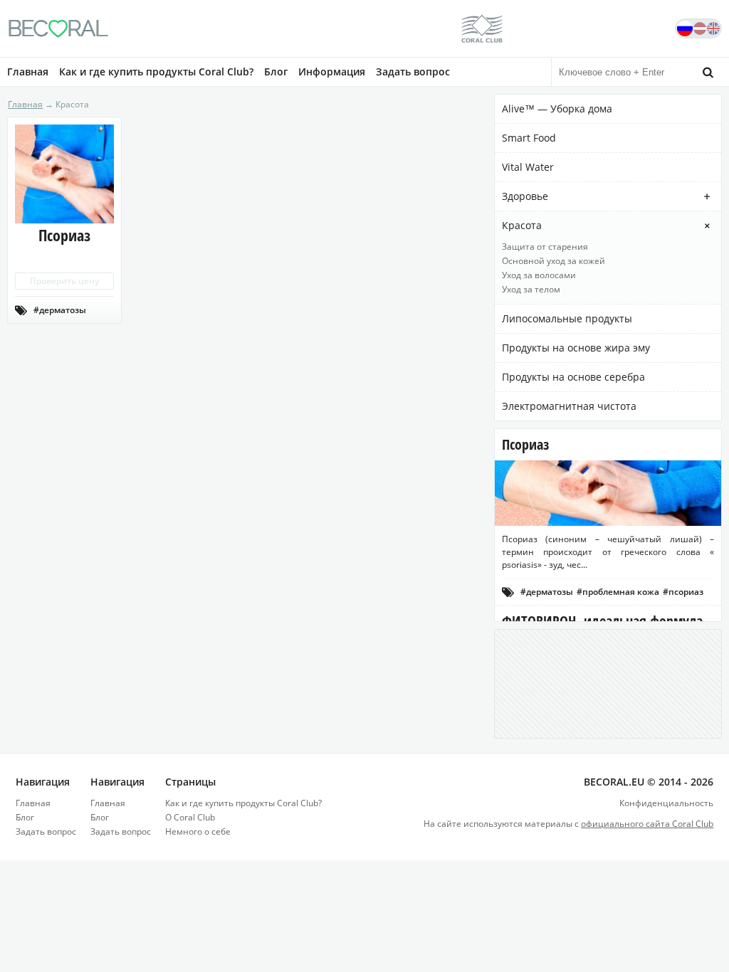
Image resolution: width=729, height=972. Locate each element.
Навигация (43, 781)
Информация (331, 71)
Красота (522, 225)
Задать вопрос (413, 71)
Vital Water (528, 167)
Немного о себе (198, 831)
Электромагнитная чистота (569, 406)
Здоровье (525, 196)
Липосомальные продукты (567, 318)
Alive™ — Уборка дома (557, 108)
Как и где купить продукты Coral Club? (156, 71)
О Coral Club (190, 817)
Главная (27, 71)
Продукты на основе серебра (573, 377)
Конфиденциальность (666, 803)
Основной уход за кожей (553, 261)
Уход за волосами (539, 275)
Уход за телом (531, 289)
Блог (276, 71)
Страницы (190, 781)
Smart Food (529, 137)
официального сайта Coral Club (647, 824)
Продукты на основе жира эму (576, 347)
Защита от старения (545, 247)
